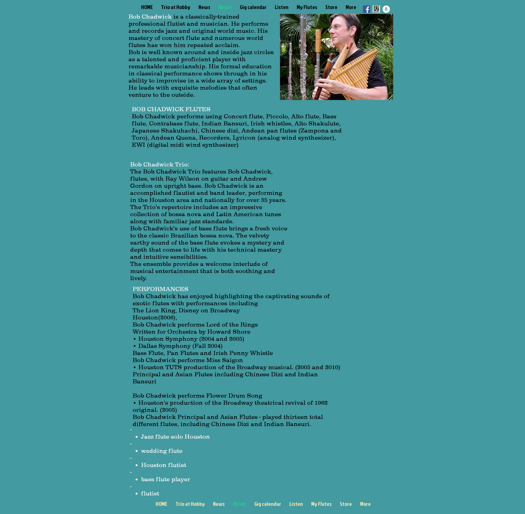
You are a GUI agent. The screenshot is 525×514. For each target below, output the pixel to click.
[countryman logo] (376, 9)
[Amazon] (386, 9)
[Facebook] (366, 9)
